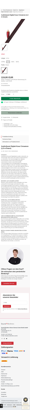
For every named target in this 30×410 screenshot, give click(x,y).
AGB (2, 371)
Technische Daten (6, 139)
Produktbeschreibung (7, 136)
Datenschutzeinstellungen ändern (10, 400)
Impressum (3, 375)
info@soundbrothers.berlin (11, 335)
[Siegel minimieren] (27, 399)
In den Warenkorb (15, 98)
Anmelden (3, 392)
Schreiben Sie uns (8, 283)
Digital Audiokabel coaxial (6, 11)
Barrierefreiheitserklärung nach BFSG (10, 385)
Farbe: (3, 65)
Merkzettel (3, 394)
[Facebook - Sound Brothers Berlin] (2, 338)
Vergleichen (4, 396)
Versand (3, 369)
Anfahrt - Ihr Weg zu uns (7, 383)
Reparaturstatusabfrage (6, 379)
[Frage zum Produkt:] (6, 120)
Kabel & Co (15, 10)
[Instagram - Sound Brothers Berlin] (4, 338)
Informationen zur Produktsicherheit (11, 141)
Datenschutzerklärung (22, 308)
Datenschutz (4, 373)
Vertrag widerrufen (7, 343)
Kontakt (3, 381)
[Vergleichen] (5, 117)
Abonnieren (7, 306)
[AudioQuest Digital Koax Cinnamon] (15, 30)
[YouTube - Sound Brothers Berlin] (6, 338)
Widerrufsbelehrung (6, 377)
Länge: (3, 58)
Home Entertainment (7, 10)
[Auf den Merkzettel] (14, 117)
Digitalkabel (21, 10)
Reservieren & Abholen (15, 112)
